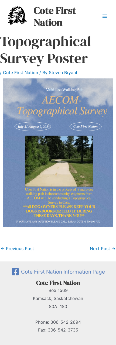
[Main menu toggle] (105, 16)
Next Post (102, 248)
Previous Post (17, 248)
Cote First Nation (55, 16)
